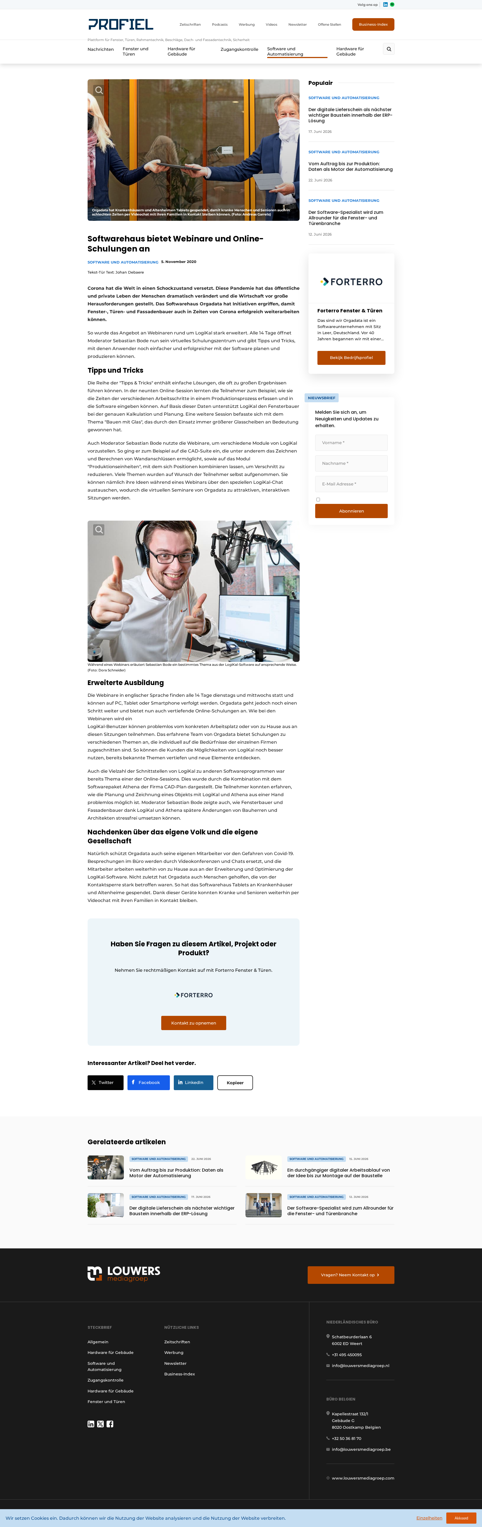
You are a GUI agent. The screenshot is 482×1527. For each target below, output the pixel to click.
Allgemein (98, 1341)
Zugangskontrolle (239, 49)
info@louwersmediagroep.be (361, 1449)
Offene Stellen (329, 24)
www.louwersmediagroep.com (363, 1478)
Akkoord (461, 1518)
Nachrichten (101, 49)
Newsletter (297, 24)
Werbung (247, 24)
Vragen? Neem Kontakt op (348, 1274)
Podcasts (220, 24)
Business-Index (373, 24)
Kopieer (235, 1082)
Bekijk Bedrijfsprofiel (351, 357)
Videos (271, 24)
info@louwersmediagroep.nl (360, 1365)
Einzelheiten (429, 1518)
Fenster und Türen (135, 51)
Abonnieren (351, 511)
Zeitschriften (190, 24)
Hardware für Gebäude (181, 51)
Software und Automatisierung (285, 51)
